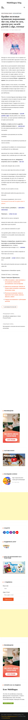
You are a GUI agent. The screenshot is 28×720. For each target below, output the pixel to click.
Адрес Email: (6, 592)
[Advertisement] (14, 506)
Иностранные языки (6, 13)
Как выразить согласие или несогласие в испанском (14, 327)
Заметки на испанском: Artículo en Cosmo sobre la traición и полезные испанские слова (15, 288)
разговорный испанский (10, 306)
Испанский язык (17, 13)
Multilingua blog (14, 3)
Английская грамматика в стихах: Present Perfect (12, 317)
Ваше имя (5, 585)
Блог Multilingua (10, 689)
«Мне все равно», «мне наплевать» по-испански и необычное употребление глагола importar (15, 281)
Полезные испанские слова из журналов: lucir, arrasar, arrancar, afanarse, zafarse (14, 294)
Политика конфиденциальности (9, 716)
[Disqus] (14, 352)
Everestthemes (6, 718)
